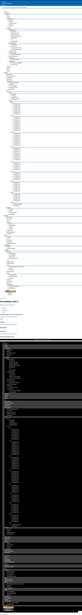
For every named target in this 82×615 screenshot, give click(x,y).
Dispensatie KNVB (12, 214)
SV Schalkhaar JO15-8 (17, 145)
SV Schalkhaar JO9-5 (16, 189)
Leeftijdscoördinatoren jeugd (16, 36)
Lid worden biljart (12, 256)
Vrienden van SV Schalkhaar (15, 54)
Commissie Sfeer (14, 44)
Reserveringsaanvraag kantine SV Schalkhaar (16, 266)
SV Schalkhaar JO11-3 (16, 166)
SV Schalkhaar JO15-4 (17, 138)
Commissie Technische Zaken (16, 48)
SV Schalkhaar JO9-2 (16, 184)
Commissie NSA (11, 57)
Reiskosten (8, 283)
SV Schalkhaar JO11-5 (16, 169)
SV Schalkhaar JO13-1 (16, 148)
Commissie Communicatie (13, 56)
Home (5, 11)
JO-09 (12, 181)
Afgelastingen (9, 79)
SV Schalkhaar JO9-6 (16, 190)
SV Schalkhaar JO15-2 (17, 135)
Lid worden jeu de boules (13, 258)
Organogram (9, 66)
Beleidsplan (11, 21)
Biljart (5, 235)
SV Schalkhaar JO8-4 (16, 199)
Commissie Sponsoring (12, 52)
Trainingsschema (9, 77)
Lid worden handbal (12, 255)
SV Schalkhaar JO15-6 (17, 141)
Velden (8, 273)
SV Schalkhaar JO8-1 (16, 194)
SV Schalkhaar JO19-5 (17, 110)
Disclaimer (41, 339)
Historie (8, 69)
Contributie (11, 227)
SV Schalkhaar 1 (13, 94)
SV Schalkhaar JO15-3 (16, 136)
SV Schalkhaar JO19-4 (17, 109)
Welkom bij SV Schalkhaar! (7, 3)
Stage (8, 260)
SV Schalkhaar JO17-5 (17, 123)
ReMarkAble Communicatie (5, 305)
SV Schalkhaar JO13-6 (16, 156)
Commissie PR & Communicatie (16, 49)
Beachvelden (9, 279)
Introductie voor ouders (15, 33)
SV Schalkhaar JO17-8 (17, 128)
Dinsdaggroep (9, 240)
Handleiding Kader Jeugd (15, 34)
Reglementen (11, 24)
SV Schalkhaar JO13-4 (17, 153)
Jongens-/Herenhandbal (11, 232)
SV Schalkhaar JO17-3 (16, 120)
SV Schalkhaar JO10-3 (16, 176)
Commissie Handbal (12, 43)
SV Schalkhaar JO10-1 (16, 173)
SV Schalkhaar (7, 13)
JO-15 (12, 132)
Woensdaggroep (9, 242)
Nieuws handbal (9, 217)
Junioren (10, 100)
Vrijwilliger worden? (10, 261)
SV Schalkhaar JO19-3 (16, 107)
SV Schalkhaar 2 (13, 95)
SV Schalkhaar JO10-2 (17, 174)
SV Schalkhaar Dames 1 (15, 97)
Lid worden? (11, 209)
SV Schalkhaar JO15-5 (17, 140)
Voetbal (6, 72)
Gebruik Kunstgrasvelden (13, 276)
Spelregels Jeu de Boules (11, 248)
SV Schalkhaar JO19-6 (17, 112)
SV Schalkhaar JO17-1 (16, 117)
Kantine (8, 265)
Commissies (9, 28)
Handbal (6, 215)
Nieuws (8, 15)
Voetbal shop (10, 293)
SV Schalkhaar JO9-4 (16, 187)
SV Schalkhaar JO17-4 (17, 122)
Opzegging (11, 229)
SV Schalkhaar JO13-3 (16, 151)
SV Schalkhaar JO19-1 (16, 104)
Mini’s (12, 202)
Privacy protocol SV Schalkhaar (16, 63)
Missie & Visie (9, 219)
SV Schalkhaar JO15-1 (16, 133)
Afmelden (10, 210)
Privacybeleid (36, 339)
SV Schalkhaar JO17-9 (17, 130)
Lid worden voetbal (12, 253)
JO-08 (12, 192)
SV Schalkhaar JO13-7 (16, 158)
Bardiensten (11, 268)
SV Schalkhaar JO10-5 (17, 179)
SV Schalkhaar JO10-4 (17, 177)
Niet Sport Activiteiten (15, 59)
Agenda (8, 16)
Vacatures (4, 2)
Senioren (10, 92)
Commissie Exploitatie (12, 51)
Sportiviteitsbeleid (14, 41)
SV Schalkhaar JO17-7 (17, 127)
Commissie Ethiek (12, 61)
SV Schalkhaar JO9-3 (16, 186)
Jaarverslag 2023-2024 (13, 23)
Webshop (7, 291)
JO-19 (12, 102)
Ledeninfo (6, 250)
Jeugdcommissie (14, 31)
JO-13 (12, 146)
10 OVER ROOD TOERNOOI (11, 243)
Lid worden (8, 207)
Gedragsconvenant (14, 64)
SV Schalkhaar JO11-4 (16, 168)
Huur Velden (11, 278)
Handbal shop (10, 294)
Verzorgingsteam (10, 281)
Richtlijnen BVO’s (14, 38)
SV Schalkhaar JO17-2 (17, 119)
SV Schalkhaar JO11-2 (16, 164)
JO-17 (12, 115)
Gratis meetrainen (12, 225)
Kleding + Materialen (10, 271)
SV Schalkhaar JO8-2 (16, 195)
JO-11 (12, 161)
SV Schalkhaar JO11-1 (16, 163)
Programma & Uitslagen (11, 76)
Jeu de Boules (7, 245)
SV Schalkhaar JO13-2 (16, 150)
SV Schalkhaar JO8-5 (16, 200)
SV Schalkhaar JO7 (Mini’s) (17, 204)
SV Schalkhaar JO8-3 (16, 197)
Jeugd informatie (9, 81)
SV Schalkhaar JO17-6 (17, 125)
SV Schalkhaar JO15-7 (17, 143)
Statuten (10, 26)
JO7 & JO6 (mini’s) (16, 205)
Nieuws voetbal (9, 74)
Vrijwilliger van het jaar (10, 263)
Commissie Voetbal (12, 29)
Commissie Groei (14, 46)
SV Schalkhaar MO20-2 (15, 99)
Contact (3, 5)
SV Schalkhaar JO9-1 (16, 182)
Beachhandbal (9, 233)
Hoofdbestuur (9, 18)
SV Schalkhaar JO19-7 (17, 114)
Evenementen (11, 270)
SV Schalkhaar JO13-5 (16, 154)
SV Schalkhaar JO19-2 (17, 105)
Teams (8, 90)
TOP (12, 39)
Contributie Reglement (13, 212)
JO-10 (12, 171)
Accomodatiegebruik (12, 275)
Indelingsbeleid (11, 89)
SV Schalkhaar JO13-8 (16, 159)
